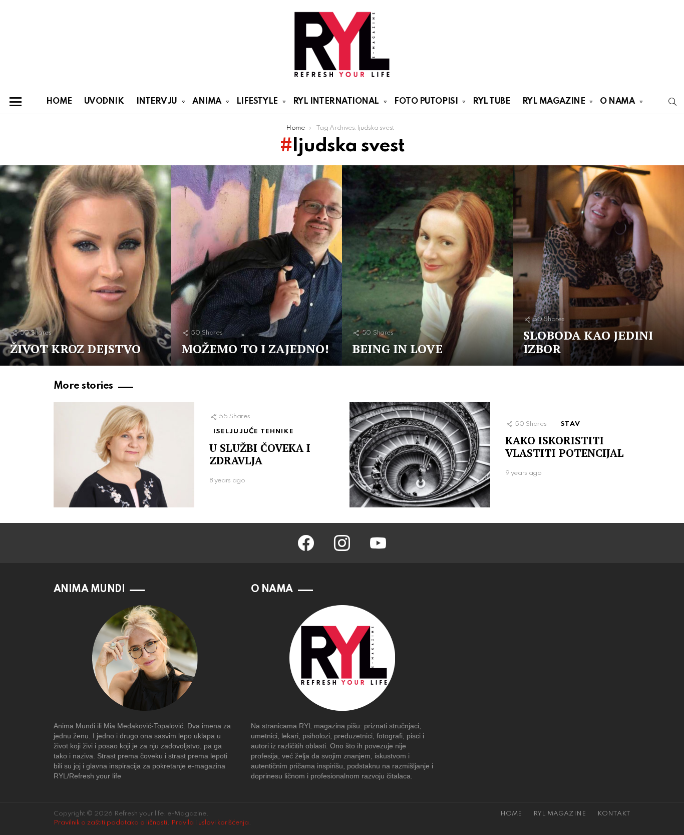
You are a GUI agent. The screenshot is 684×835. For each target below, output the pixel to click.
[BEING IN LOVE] (427, 265)
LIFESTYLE (257, 101)
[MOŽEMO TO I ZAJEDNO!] (257, 265)
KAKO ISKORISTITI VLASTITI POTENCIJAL (564, 446)
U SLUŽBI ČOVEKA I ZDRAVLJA (259, 454)
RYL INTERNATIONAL (336, 101)
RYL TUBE (491, 101)
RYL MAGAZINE (553, 101)
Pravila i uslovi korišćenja (210, 822)
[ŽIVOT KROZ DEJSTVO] (85, 265)
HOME (59, 101)
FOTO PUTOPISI (426, 101)
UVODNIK (104, 101)
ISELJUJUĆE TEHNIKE (253, 431)
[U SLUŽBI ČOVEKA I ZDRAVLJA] (124, 455)
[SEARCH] (672, 102)
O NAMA (617, 101)
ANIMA (206, 101)
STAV (570, 424)
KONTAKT (613, 813)
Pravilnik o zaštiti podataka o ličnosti (110, 822)
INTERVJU (156, 101)
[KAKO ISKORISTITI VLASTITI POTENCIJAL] (420, 455)
